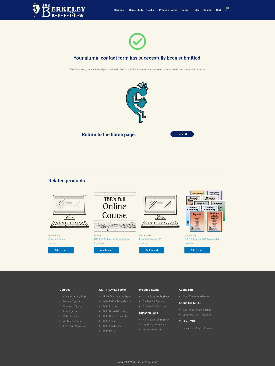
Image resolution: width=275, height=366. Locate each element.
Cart (218, 10)
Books (150, 10)
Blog (197, 10)
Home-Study (136, 10)
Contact (207, 10)
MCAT (185, 10)
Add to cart (61, 250)
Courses (119, 10)
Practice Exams (168, 10)
